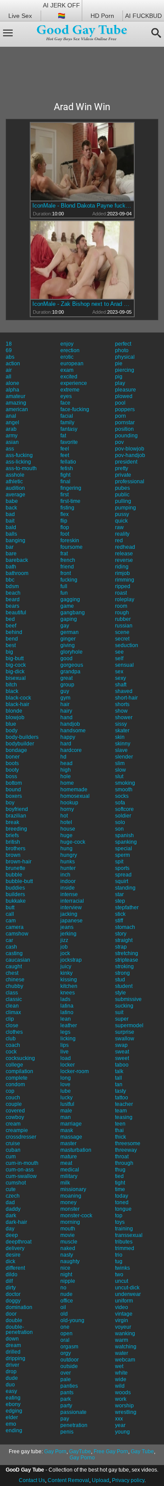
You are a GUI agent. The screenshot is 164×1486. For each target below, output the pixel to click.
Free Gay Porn (111, 1451)
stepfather (127, 907)
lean (65, 1019)
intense (69, 894)
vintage (124, 1313)
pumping (125, 507)
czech (13, 1195)
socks (122, 796)
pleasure (125, 389)
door (11, 1313)
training (124, 1228)
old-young (72, 1320)
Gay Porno (82, 1458)
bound (13, 789)
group (67, 684)
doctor (13, 1294)
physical (125, 357)
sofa (120, 802)
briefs (12, 835)
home (67, 783)
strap (121, 946)
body (11, 730)
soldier (123, 815)
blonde (14, 711)
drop (11, 1371)
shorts (122, 704)
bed (10, 619)
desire (13, 1254)
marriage (71, 1123)
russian (124, 625)
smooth (124, 789)
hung (66, 848)
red (119, 540)
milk (65, 1182)
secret (122, 638)
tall (118, 1078)
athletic (14, 481)
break (12, 822)
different (15, 1268)
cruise (13, 1143)
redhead (125, 547)
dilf (9, 1281)
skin (120, 737)
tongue (123, 1209)
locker (67, 1064)
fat (63, 435)
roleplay (124, 599)
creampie (17, 1130)
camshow (17, 933)
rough (122, 612)
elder (12, 1417)
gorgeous (71, 665)
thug (120, 1169)
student (124, 986)
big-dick (15, 671)
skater (122, 730)
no (63, 1287)
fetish (66, 468)
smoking (125, 783)
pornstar (125, 422)
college (14, 1064)
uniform (124, 1300)
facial (66, 416)
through (124, 1163)
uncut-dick (127, 1287)
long (65, 1078)
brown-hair (18, 861)
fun (64, 593)
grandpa (70, 671)
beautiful (16, 612)
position (124, 429)
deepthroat (18, 1241)
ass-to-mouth (21, 468)
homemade (73, 789)
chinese (15, 979)
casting (14, 953)
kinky (66, 973)
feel (64, 448)
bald (11, 527)
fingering (70, 488)
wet (119, 1366)
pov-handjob (130, 455)
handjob (70, 724)
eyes (66, 396)
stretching (126, 953)
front (65, 573)
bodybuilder (20, 743)
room (121, 606)
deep (12, 1235)
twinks (122, 1268)
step (120, 901)
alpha (12, 389)
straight (124, 940)
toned (122, 1202)
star (119, 894)
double (14, 1320)
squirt (121, 881)
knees (67, 992)
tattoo (121, 1097)
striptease (126, 960)
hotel (66, 822)
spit (119, 861)
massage (71, 1137)
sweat (122, 1051)
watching (125, 1346)
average (15, 494)
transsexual (129, 1235)
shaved (124, 691)
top (118, 1215)
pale (65, 1379)
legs (65, 1032)
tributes (124, 1241)
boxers (14, 796)
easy (11, 1391)
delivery (15, 1248)
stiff (119, 920)
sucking (124, 1005)
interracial (72, 901)
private (123, 475)
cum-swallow (21, 1176)
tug (118, 1261)
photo (122, 350)
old (64, 1313)
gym (65, 697)
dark (11, 1215)
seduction (126, 645)
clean (12, 1005)
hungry (68, 855)
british (13, 842)
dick (10, 1261)
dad (10, 1202)
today (121, 1195)
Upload (100, 1480)
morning (70, 1222)
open (66, 1333)
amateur (15, 396)
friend (67, 566)
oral (65, 1340)
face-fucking (74, 409)
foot (64, 534)
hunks (67, 861)
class (12, 992)
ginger (68, 638)
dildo (11, 1274)
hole (65, 776)
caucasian (18, 960)
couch (13, 1097)
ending (14, 1430)
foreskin (69, 540)
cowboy (15, 1117)
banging (15, 540)
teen (120, 1123)
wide (120, 1379)
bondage (16, 750)
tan (118, 1084)
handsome (73, 730)
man (65, 1117)
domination (19, 1307)
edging (14, 1410)
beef (11, 625)
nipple (67, 1281)
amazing (16, 402)
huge (66, 835)
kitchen (68, 986)
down (12, 1338)
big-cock (16, 665)
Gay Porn (55, 1451)
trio (118, 1254)
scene (122, 632)
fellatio (68, 461)
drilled (13, 1351)
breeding (16, 828)
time (120, 1189)
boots (12, 763)
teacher (124, 1104)
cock (11, 1051)
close (12, 1025)
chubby (14, 986)
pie (118, 363)
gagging (70, 599)
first (64, 494)
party (66, 1405)
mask (66, 1130)
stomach (125, 927)
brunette (15, 868)
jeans (66, 927)
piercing (124, 370)
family (67, 422)
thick (120, 1137)
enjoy (66, 343)
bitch (11, 684)
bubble (14, 874)
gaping (68, 619)
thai (119, 1130)
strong (122, 973)
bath (11, 566)
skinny (122, 743)
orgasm (69, 1346)
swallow (124, 1038)
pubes (122, 488)
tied (119, 1176)
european (72, 363)
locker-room (74, 1071)
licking (68, 1038)
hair (65, 704)
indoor (68, 881)
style (120, 992)
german (69, 632)
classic (14, 999)
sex (119, 671)
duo (10, 1384)
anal (11, 416)
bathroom (17, 573)
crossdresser (21, 1137)
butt (10, 907)
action (13, 363)
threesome (127, 1143)
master (68, 1143)
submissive (128, 999)
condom (15, 1084)
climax (13, 1012)
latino (66, 1012)
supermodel (129, 1025)
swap (121, 1045)
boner (13, 756)
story (120, 933)
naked (67, 1248)
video (121, 1307)
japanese (71, 920)
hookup (69, 802)
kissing (68, 979)
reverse (124, 560)
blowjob (15, 717)
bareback (17, 560)
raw (119, 527)
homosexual (75, 796)
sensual (124, 665)
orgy (65, 1353)
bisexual (16, 678)
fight (65, 475)
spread (123, 874)
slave (121, 750)
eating (13, 1397)
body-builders (22, 737)
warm (121, 1340)
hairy (66, 711)
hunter (68, 868)
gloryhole (71, 652)
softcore (124, 809)
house (67, 828)
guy (64, 691)
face (65, 402)
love (65, 1084)
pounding (126, 435)
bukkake (16, 901)
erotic (66, 357)
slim (120, 763)
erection (70, 350)
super (122, 1019)
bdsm (12, 586)
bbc (10, 579)
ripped (122, 586)
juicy (65, 966)
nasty (66, 1254)
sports (122, 868)
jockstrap (71, 960)
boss (11, 776)
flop (64, 527)
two (119, 1274)
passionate (73, 1412)
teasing (124, 1117)
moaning (70, 1195)
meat (66, 1163)
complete (17, 1078)
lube (65, 1091)
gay (64, 625)
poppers (125, 409)
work (120, 1399)
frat (64, 553)
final (65, 481)
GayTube (80, 1451)
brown (13, 855)
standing (125, 887)
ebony (13, 1404)
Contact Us (32, 1480)
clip (10, 1019)
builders (15, 894)
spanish (124, 835)
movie (67, 1235)
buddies (15, 887)
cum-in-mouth (22, 1163)
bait (10, 520)
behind (14, 632)
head (66, 763)
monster (70, 1209)
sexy (120, 678)
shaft (120, 684)
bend (12, 638)
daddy (13, 1209)
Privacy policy (128, 1480)
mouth (67, 1228)
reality (122, 534)
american (17, 409)
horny (67, 809)
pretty (121, 468)
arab (11, 429)
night (66, 1274)
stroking (124, 966)
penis (66, 1431)
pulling (123, 501)
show (121, 711)
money (68, 1202)
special (123, 848)
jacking (68, 914)
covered (15, 1110)
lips (64, 1045)
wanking (125, 1333)
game (67, 606)
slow (120, 769)
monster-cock (76, 1215)
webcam (125, 1359)
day (10, 1228)
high (65, 769)
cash (11, 946)
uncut (121, 1281)
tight (120, 1182)
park (65, 1399)
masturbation (75, 1150)
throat (122, 1156)
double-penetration (19, 1329)
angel (12, 422)
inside (67, 887)
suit (119, 1012)
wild (120, 1386)
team (121, 1110)
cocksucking (20, 1058)
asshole (15, 475)
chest (12, 973)
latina (66, 1005)
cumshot (16, 1182)
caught (14, 966)
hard (65, 743)
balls (11, 534)
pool (120, 402)
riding (122, 566)
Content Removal (68, 1480)
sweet (122, 1058)
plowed (124, 396)
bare (11, 553)
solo (120, 822)
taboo (122, 1064)
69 (9, 350)
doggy (13, 1300)
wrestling (125, 1412)
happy (67, 737)
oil (63, 1307)
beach (13, 593)
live (64, 1051)
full (63, 586)
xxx (119, 1418)
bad (10, 514)
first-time (70, 501)
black (12, 691)
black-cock (18, 697)
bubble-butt (19, 881)
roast (121, 593)
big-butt (15, 658)
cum (11, 1156)
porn (120, 416)
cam (11, 920)
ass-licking (18, 461)
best (11, 645)
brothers (15, 848)
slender (124, 756)
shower (124, 717)
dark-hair (16, 1222)
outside (69, 1366)
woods (123, 1392)
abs (10, 357)
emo (11, 1424)
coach (13, 1045)
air (9, 370)
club (11, 1038)
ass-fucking (19, 455)
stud (120, 979)
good (66, 658)
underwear (128, 1294)
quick (121, 520)
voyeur (123, 1327)
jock (65, 953)
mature (68, 1156)
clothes (14, 1032)
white (121, 1372)
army (11, 435)
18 (9, 343)
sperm (122, 855)
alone (12, 383)
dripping (15, 1358)
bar (10, 547)
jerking (68, 933)
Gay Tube (142, 1451)
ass (10, 448)
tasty (120, 1091)
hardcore (71, 750)
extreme (70, 389)
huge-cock (72, 842)
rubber (123, 619)
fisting (67, 507)
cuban (13, 1150)
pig (118, 376)
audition (15, 488)
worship (124, 1405)
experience (73, 383)
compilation (19, 1071)
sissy (121, 724)
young (122, 1431)
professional (129, 481)
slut (119, 776)
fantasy (68, 429)
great (66, 678)
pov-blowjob (129, 448)
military (68, 1176)
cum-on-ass (20, 1169)
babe (12, 501)
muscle (68, 1241)
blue (11, 724)
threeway (126, 1150)
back (11, 507)
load (65, 1058)
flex (64, 514)
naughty (70, 1261)
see (119, 652)
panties (69, 1386)
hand (66, 717)
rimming (124, 579)
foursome (71, 547)
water (121, 1353)
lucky (66, 1097)
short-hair (126, 697)
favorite (69, 442)
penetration (73, 1425)
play (120, 383)
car (9, 940)
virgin (121, 1320)
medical (69, 1169)
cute (11, 1189)
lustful (67, 1104)
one (65, 1327)
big (9, 652)
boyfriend (17, 809)
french (67, 560)
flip (63, 520)
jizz (64, 940)
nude (66, 1294)
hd (63, 756)
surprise (124, 1032)
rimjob (122, 573)
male (66, 1110)
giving (67, 645)
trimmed (124, 1248)
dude (12, 1378)
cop (10, 1091)
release (124, 553)
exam (66, 370)
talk (119, 1071)
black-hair (17, 704)
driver (12, 1365)
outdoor (69, 1359)
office (66, 1300)
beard (13, 599)
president (126, 461)
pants (66, 1392)
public (122, 494)
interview (71, 907)
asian (12, 442)
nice (65, 1268)
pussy (122, 514)
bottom (14, 783)
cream (13, 1123)
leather (68, 1025)
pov (119, 442)
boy (10, 802)
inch (65, 874)
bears (12, 606)
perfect (123, 343)
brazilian (16, 815)
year (120, 1425)
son (119, 828)
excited (68, 376)
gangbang (72, 612)
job (64, 946)
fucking (68, 579)
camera (15, 927)
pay (64, 1418)
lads (65, 999)
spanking (126, 842)
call (10, 914)
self (119, 658)
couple (14, 1104)
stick (120, 914)
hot (64, 815)
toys (120, 1222)
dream (13, 1345)
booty (12, 769)
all (8, 376)
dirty (11, 1287)
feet (64, 455)
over (65, 1372)
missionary (73, 1189)
